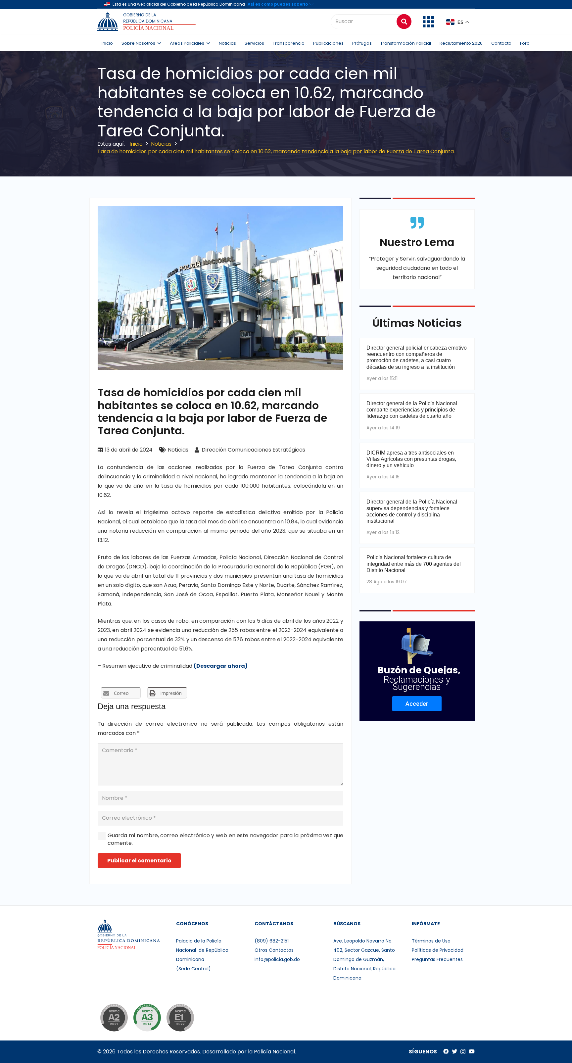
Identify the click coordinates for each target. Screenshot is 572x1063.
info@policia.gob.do (277, 959)
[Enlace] (147, 21)
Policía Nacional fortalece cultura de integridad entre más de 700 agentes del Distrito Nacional (413, 564)
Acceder (416, 703)
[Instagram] (462, 1052)
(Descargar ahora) (221, 666)
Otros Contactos (274, 950)
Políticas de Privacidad (437, 950)
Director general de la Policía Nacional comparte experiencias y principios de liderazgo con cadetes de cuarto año (411, 410)
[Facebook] (446, 1051)
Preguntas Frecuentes (437, 959)
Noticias (178, 450)
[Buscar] (404, 21)
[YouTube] (472, 1051)
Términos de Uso (431, 941)
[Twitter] (454, 1051)
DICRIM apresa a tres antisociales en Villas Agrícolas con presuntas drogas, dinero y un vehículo (411, 459)
